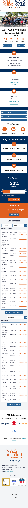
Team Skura (5, 362)
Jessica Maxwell (4, 272)
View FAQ (13, 215)
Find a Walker (6, 113)
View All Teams (13, 405)
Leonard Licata (4, 257)
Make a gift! (13, 199)
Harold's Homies (4, 372)
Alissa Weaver (4, 280)
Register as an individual (14, 170)
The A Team (5, 360)
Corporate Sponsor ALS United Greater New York (5, 242)
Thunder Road (4, 383)
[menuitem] (14, 8)
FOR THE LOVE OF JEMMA (4, 326)
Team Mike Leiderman (5, 331)
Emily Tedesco (4, 302)
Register (6, 45)
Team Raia (4, 386)
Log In (18, 7)
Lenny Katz (5, 253)
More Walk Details (14, 85)
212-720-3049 (14, 104)
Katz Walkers (5, 351)
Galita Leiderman (4, 263)
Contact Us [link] (14, 495)
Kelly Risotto (5, 248)
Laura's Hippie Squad (3, 366)
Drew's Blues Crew (5, 356)
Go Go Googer (4, 347)
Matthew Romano (4, 298)
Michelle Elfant (4, 268)
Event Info (5, 120)
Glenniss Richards (4, 294)
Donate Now (22, 232)
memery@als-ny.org (14, 101)
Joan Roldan (5, 291)
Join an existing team (14, 160)
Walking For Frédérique (5, 376)
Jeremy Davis (4, 285)
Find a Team (5, 116)
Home (7, 7)
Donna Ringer (3, 307)
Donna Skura (5, 288)
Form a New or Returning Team (14, 148)
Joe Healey (5, 260)
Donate (13, 7)
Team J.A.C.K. (4, 343)
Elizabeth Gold (4, 276)
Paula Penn (5, 251)
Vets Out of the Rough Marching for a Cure (5, 337)
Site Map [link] (15, 501)
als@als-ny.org (9, 471)
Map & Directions (14, 82)
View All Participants (13, 313)
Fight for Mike (4, 389)
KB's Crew (4, 393)
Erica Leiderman (4, 235)
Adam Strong (5, 400)
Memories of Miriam (5, 396)
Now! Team (5, 353)
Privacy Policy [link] (15, 498)
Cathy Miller (5, 232)
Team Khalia (5, 379)
